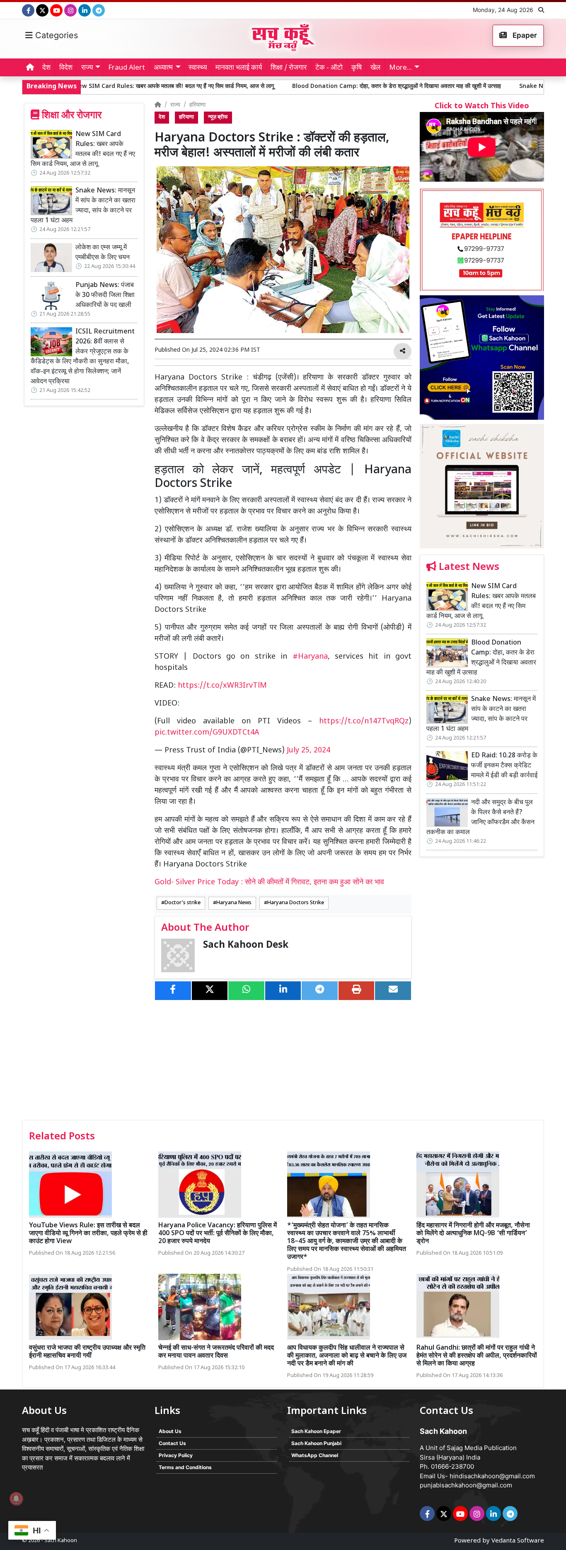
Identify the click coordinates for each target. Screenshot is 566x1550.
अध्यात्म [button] (163, 68)
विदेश (66, 68)
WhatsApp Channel (314, 1455)
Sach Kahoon (60, 1540)
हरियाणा (197, 105)
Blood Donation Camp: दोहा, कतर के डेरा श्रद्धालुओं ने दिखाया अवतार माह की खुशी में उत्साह (315, 86)
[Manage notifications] (16, 1498)
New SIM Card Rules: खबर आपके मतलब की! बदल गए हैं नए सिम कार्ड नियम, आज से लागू (83, 149)
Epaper (524, 35)
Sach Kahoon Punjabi (316, 1443)
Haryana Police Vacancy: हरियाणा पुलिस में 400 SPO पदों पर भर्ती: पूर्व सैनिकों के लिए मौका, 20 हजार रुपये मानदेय (217, 1234)
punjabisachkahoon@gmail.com (466, 1485)
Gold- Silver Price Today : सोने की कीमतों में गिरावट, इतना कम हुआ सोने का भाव (269, 882)
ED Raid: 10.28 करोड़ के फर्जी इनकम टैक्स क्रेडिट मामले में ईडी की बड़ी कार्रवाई (504, 766)
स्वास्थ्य (198, 68)
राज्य (175, 105)
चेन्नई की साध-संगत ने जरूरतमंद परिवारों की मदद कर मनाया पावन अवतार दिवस (216, 1352)
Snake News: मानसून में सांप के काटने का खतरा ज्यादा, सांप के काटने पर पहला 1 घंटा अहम (83, 206)
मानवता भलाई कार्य (238, 68)
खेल (375, 68)
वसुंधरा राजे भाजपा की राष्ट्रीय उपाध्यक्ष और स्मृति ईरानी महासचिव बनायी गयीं (87, 1352)
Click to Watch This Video (482, 106)
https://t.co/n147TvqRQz (364, 721)
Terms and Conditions (185, 1467)
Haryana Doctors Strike (295, 903)
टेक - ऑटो (329, 68)
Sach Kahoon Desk (245, 945)
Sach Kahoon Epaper (316, 1431)
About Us (170, 1431)
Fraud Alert (126, 68)
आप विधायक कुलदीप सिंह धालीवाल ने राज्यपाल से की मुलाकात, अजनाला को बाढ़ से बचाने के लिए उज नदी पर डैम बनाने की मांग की (346, 1356)
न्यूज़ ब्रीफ (218, 117)
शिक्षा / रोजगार (289, 68)
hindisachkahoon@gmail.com (492, 1476)
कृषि (356, 68)
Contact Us (172, 1443)
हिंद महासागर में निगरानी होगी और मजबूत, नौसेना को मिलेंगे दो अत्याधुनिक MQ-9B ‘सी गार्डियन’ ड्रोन (473, 1234)
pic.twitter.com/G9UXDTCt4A (207, 732)
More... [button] (400, 68)
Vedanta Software (517, 1541)
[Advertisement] (482, 991)
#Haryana (310, 657)
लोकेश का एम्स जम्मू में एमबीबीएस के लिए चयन (102, 252)
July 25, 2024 (308, 750)
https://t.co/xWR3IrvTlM (222, 686)
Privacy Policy (176, 1455)
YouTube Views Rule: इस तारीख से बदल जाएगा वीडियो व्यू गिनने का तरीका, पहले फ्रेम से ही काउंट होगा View (88, 1234)
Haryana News (234, 903)
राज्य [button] (87, 68)
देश (46, 68)
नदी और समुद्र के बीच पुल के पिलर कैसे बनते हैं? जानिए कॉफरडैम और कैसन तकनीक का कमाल (480, 817)
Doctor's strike (182, 903)
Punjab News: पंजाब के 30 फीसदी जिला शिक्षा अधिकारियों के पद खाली (105, 295)
